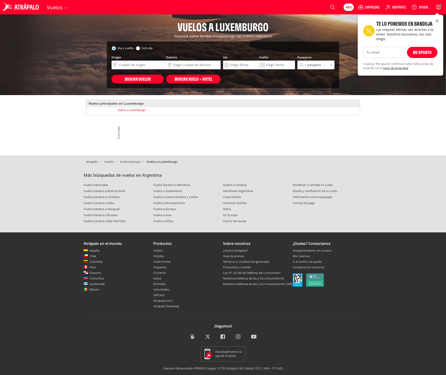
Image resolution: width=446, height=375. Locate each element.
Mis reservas (301, 256)
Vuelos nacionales (96, 185)
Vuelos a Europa (164, 209)
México (94, 289)
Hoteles (158, 256)
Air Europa (230, 215)
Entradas (159, 284)
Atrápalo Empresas (166, 306)
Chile (92, 256)
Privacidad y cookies (237, 267)
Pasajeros (304, 57)
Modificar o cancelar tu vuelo (313, 185)
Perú (92, 267)
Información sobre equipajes (312, 197)
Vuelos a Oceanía (234, 185)
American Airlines (235, 203)
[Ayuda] (419, 7)
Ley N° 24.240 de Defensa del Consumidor (252, 273)
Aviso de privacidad (395, 68)
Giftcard (158, 295)
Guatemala (97, 284)
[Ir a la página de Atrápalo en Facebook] (223, 337)
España (94, 250)
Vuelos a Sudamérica (167, 191)
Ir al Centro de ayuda (307, 262)
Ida (225, 57)
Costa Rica (96, 278)
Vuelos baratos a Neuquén (102, 209)
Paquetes (159, 267)
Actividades (161, 289)
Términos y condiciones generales (246, 262)
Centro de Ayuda (234, 221)
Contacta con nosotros (308, 267)
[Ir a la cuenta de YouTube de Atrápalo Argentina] (253, 337)
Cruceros (159, 273)
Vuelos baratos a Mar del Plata (104, 221)
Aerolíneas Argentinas (238, 191)
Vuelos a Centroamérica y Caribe (175, 197)
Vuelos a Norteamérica (169, 203)
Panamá (95, 273)
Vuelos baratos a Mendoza (171, 185)
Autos (157, 278)
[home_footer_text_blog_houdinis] (192, 336)
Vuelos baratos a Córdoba (101, 197)
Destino (171, 57)
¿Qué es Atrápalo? (235, 250)
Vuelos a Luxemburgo (132, 110)
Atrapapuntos (163, 300)
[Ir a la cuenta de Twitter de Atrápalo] (207, 337)
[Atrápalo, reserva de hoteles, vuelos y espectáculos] (21, 7)
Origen (116, 57)
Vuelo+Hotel (162, 262)
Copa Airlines (232, 197)
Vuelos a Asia (162, 215)
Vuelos (109, 162)
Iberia (227, 209)
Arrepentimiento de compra (312, 251)
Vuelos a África (163, 221)
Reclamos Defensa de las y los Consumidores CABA (258, 284)
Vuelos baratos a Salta (99, 203)
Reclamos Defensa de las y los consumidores (253, 278)
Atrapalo (92, 162)
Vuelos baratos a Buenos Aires (104, 191)
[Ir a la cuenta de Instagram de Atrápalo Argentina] (238, 337)
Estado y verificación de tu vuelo (315, 191)
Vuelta (263, 57)
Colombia (96, 262)
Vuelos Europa (130, 162)
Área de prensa (233, 256)
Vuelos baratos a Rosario (101, 215)
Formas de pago (304, 203)
